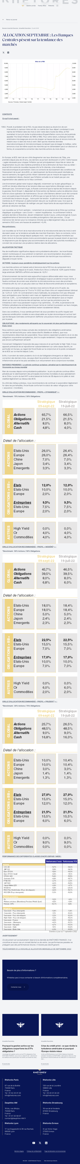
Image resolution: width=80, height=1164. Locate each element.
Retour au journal (11, 19)
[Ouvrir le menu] (57, 5)
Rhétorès (51, 5)
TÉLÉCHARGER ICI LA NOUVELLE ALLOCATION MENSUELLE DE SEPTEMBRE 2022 (36, 949)
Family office (42, 5)
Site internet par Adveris (50, 1160)
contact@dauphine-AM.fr (15, 1118)
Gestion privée (31, 5)
